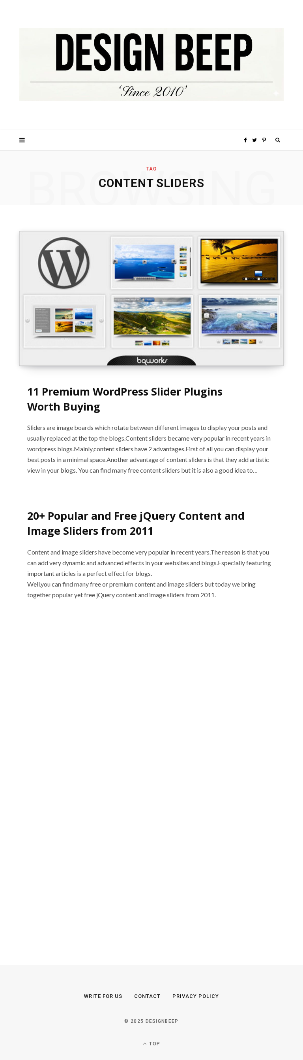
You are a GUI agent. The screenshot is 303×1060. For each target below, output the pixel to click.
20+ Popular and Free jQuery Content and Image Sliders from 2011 (136, 523)
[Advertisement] (78, 784)
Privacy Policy (195, 996)
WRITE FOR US (103, 996)
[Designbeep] (151, 65)
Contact (147, 996)
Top (154, 1044)
